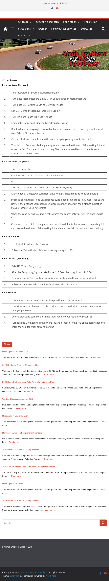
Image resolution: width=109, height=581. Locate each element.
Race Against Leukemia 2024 (15, 484)
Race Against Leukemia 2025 (15, 416)
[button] (30, 22)
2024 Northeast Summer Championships (20, 500)
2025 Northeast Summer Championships (20, 450)
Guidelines (86, 28)
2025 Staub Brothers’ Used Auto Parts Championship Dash (28, 467)
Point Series (69, 22)
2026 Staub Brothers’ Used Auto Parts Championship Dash (28, 382)
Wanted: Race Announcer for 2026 (17, 399)
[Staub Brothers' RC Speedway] (5, 29)
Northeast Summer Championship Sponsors (22, 433)
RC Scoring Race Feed (47, 22)
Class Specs (24, 28)
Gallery (42, 28)
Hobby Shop (90, 22)
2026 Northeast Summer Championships (20, 365)
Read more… (97, 357)
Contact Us (24, 35)
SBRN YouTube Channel (63, 28)
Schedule (23, 22)
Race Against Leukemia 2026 (15, 351)
